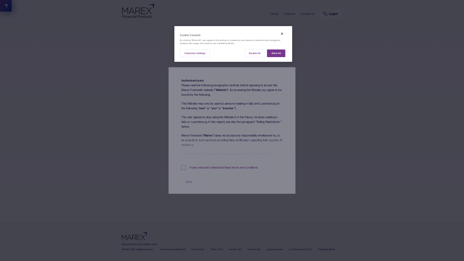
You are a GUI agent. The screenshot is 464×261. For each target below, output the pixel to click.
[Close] (282, 34)
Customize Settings (194, 53)
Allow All (276, 53)
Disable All (254, 53)
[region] (233, 44)
